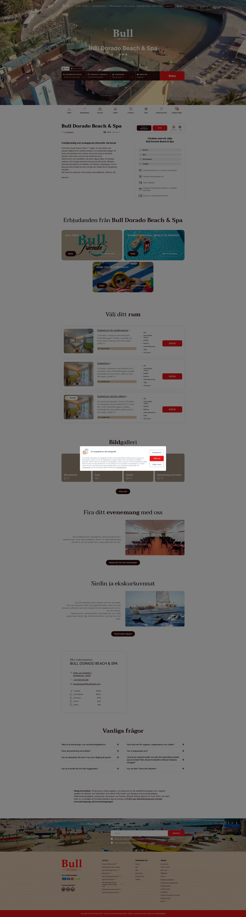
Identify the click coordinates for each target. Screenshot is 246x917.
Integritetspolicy (122, 467)
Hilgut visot (156, 464)
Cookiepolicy (86, 467)
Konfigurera (156, 452)
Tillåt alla (156, 458)
